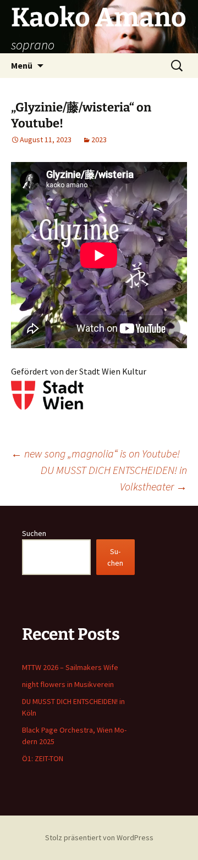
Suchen (34, 533)
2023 (99, 139)
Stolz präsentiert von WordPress (99, 837)
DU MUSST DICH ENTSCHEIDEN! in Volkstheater (114, 478)
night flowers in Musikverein (68, 684)
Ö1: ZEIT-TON (42, 758)
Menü (21, 65)
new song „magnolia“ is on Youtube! (95, 453)
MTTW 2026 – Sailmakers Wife (70, 667)
